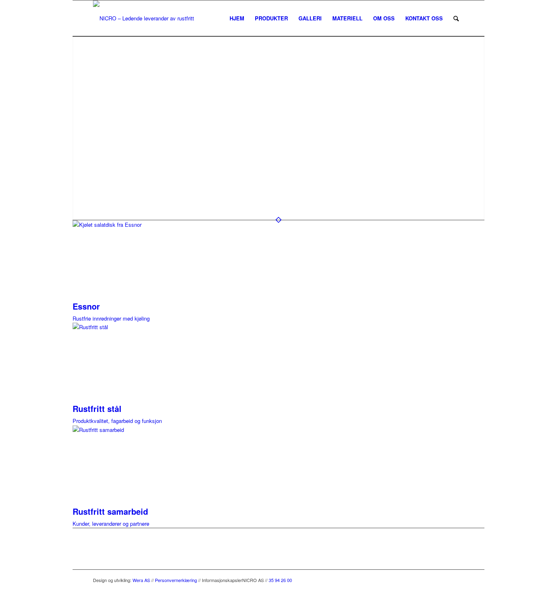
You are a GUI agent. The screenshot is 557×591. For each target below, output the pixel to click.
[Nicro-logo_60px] (147, 18)
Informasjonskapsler (222, 580)
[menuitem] (237, 18)
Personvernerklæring (176, 580)
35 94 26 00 (280, 580)
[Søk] (456, 18)
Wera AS (141, 580)
